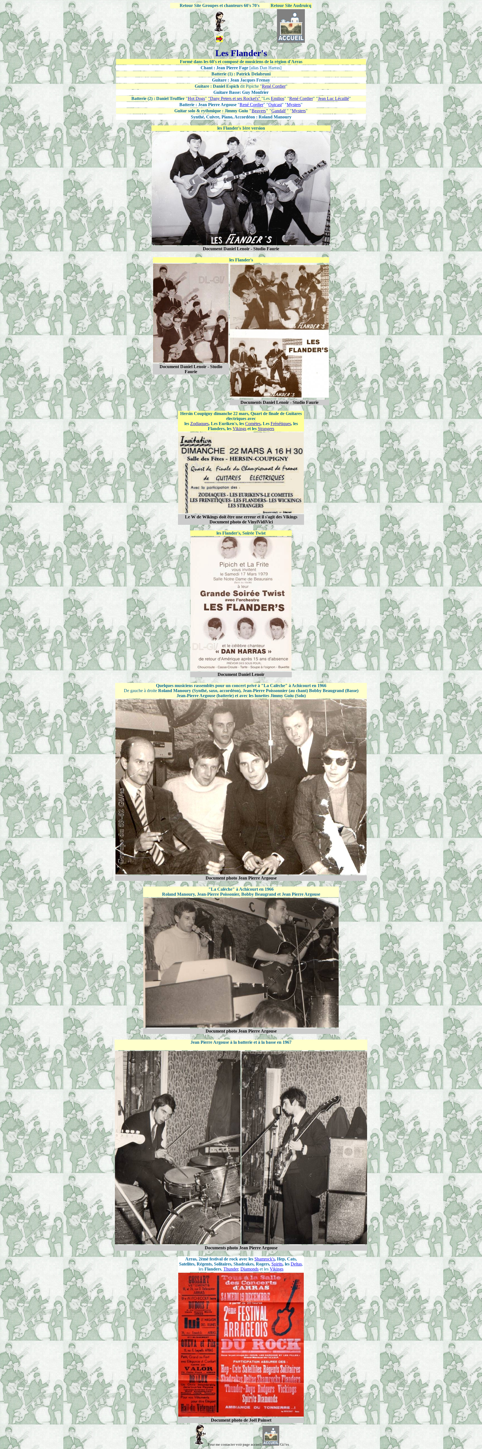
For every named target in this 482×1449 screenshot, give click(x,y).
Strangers (266, 428)
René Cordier (274, 86)
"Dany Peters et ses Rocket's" (234, 98)
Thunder (230, 1269)
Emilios (277, 98)
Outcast (275, 104)
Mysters (294, 104)
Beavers (259, 110)
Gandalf (278, 110)
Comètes (253, 423)
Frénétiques (281, 423)
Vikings (239, 428)
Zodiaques (199, 423)
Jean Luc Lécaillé (333, 98)
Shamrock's (264, 1259)
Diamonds (249, 1269)
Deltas (296, 1264)
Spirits (277, 1264)
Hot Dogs (196, 98)
